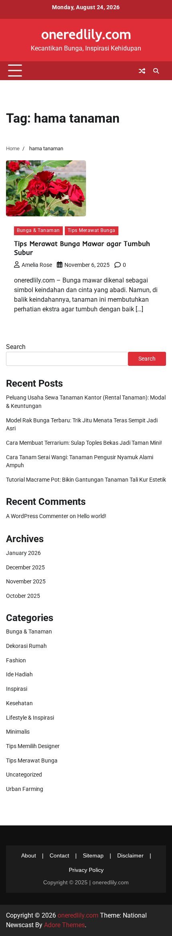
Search (16, 347)
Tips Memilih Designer (33, 746)
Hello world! (91, 516)
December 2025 (25, 567)
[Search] (156, 71)
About (28, 855)
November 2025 (26, 581)
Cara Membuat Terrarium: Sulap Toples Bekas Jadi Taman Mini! (84, 443)
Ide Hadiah (19, 674)
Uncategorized (24, 774)
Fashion (16, 660)
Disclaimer (130, 855)
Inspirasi (16, 689)
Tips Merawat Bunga (92, 230)
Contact (59, 855)
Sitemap (93, 855)
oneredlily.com (86, 34)
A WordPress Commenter (37, 516)
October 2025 (23, 596)
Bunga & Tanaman (38, 230)
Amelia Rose (37, 265)
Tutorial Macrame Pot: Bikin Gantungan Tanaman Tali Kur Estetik (86, 479)
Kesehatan (19, 703)
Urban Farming (24, 789)
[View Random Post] (142, 71)
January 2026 (23, 553)
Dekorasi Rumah (26, 646)
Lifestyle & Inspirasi (30, 717)
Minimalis (18, 731)
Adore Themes (64, 925)
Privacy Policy (86, 870)
